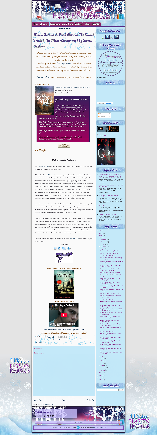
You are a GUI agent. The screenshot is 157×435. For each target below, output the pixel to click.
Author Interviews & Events (61, 23)
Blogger (82, 422)
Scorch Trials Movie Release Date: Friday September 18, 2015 (64, 329)
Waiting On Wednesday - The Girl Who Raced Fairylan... (111, 313)
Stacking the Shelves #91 (107, 299)
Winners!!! (101, 206)
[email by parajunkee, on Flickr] (116, 38)
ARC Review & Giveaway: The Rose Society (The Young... (110, 282)
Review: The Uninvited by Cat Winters (110, 251)
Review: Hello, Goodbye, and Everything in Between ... (111, 258)
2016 (100, 235)
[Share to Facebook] (64, 337)
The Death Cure (74, 238)
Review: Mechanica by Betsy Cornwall (110, 293)
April (102, 363)
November (104, 242)
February (103, 368)
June (102, 358)
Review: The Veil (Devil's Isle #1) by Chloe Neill (111, 275)
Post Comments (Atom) (47, 404)
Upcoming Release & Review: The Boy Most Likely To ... (110, 306)
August (103, 249)
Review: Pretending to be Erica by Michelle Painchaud (111, 352)
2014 (100, 373)
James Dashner (85, 87)
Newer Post (37, 400)
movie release (74, 340)
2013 (100, 375)
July (102, 356)
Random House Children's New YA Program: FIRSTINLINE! (109, 269)
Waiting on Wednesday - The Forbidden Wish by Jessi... (111, 341)
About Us (95, 23)
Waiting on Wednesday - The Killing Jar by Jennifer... (112, 286)
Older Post (91, 400)
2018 (100, 231)
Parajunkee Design (99, 427)
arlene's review (48, 340)
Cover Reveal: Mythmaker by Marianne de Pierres (111, 290)
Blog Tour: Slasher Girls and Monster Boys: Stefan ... (110, 320)
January (103, 370)
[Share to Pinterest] (66, 337)
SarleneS (44, 337)
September (104, 246)
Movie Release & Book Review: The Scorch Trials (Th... (110, 317)
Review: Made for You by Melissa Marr (110, 253)
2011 (100, 380)
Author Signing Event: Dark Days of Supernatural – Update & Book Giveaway (110, 196)
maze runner (66, 340)
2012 (100, 377)
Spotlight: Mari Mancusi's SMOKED (110, 272)
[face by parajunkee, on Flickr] (112, 38)
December (103, 239)
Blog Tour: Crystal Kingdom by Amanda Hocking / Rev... (111, 302)
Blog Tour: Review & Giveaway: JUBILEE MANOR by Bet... (111, 309)
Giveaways (44, 23)
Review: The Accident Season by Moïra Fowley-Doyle (110, 334)
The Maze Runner (64, 63)
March (102, 365)
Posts (101, 113)
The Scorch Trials (43, 77)
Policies (86, 23)
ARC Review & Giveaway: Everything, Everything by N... (110, 324)
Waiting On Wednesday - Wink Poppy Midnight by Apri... (110, 265)
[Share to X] (63, 337)
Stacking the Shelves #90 (107, 331)
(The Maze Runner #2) (72, 87)
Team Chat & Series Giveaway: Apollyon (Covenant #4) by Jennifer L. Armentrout (110, 175)
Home (35, 23)
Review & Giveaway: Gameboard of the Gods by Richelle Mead (111, 185)
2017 (100, 233)
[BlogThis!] (61, 337)
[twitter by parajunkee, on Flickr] (107, 38)
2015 (100, 237)
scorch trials (38, 342)
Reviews (78, 23)
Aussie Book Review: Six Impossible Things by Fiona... (110, 279)
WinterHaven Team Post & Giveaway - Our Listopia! (111, 345)
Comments (102, 116)
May (102, 361)
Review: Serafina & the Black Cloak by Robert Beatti (110, 328)
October (103, 244)
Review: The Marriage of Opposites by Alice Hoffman (110, 296)
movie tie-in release (84, 340)
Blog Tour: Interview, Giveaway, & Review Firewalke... (111, 262)
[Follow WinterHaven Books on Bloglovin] (105, 104)
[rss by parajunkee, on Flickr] (103, 38)
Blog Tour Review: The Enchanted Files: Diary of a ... (111, 349)
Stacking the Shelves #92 (107, 255)
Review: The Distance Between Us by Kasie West (110, 337)
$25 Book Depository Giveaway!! (108, 214)
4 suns (41, 340)
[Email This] (59, 337)
